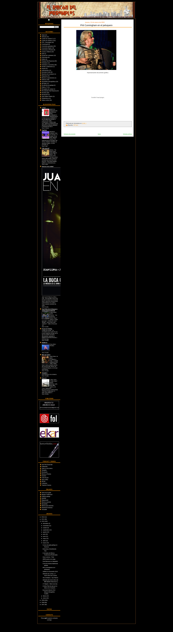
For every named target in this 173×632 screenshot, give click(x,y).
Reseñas (44, 92)
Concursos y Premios (47, 49)
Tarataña (44, 470)
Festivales (44, 63)
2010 (43, 521)
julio (44, 534)
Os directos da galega (48, 85)
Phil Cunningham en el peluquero (96, 25)
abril (44, 540)
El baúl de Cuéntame (47, 55)
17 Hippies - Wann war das (50, 584)
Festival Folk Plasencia (48, 61)
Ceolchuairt (45, 44)
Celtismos (44, 483)
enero (44, 598)
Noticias (44, 79)
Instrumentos (45, 70)
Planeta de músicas (47, 507)
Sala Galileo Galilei (47, 96)
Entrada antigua (127, 134)
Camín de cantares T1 (48, 38)
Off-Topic (44, 83)
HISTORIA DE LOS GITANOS (49, 374)
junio (44, 536)
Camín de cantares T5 (48, 40)
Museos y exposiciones (48, 77)
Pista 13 (44, 378)
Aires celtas (45, 479)
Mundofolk (44, 504)
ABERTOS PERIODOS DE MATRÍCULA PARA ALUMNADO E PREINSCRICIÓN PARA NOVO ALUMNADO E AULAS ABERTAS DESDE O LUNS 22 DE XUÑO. (50, 115)
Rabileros (44, 342)
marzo (45, 542)
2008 (43, 602)
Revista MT (45, 94)
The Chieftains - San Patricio (50, 577)
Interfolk (44, 498)
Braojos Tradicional (47, 494)
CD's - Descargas (46, 42)
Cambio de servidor (47, 330)
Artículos (44, 36)
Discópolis (44, 472)
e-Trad (43, 107)
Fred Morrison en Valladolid (50, 561)
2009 (43, 600)
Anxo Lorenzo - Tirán (48, 557)
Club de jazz (45, 477)
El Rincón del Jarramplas (42, 3)
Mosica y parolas (46, 502)
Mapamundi (45, 500)
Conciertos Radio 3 (47, 48)
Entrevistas (45, 57)
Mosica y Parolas (46, 474)
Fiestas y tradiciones (47, 66)
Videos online (45, 100)
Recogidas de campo (47, 89)
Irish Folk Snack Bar (47, 464)
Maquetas (44, 76)
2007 (43, 604)
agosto (45, 532)
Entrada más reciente (69, 134)
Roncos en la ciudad (47, 166)
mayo (44, 538)
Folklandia (44, 466)
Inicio (99, 134)
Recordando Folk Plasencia (49, 90)
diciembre (46, 523)
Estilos (43, 59)
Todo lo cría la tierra (47, 468)
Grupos (44, 68)
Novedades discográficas (49, 81)
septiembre (46, 530)
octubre (45, 527)
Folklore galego (46, 496)
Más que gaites (46, 354)
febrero (45, 596)
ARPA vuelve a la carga (49, 559)
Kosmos (44, 475)
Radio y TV (45, 87)
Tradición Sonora (46, 485)
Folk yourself (45, 148)
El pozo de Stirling (47, 329)
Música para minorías (47, 505)
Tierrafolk (44, 509)
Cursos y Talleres (46, 51)
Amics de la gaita (46, 492)
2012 (43, 517)
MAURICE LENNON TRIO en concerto (53, 133)
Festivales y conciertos (48, 64)
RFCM (43, 481)
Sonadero (44, 373)
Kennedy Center (46, 72)
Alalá (43, 35)
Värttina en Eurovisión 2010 (50, 571)
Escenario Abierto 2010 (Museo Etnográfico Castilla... (49, 591)
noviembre (46, 525)
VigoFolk (44, 130)
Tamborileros (45, 98)
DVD (43, 53)
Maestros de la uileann (48, 74)
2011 (43, 519)
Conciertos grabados (47, 46)
